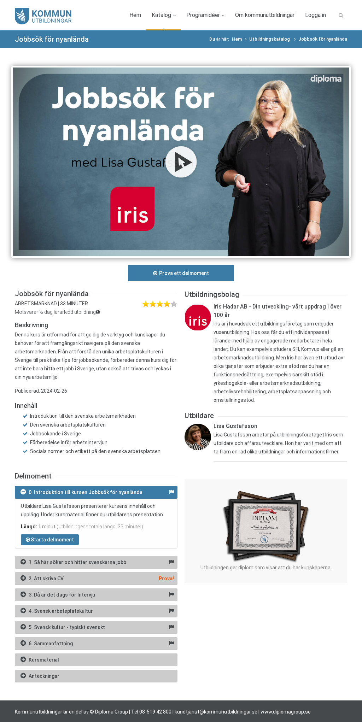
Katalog (161, 15)
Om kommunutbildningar (264, 15)
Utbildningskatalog (270, 39)
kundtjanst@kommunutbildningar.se (216, 712)
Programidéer (203, 15)
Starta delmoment (52, 539)
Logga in (315, 15)
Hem (135, 15)
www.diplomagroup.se (286, 712)
